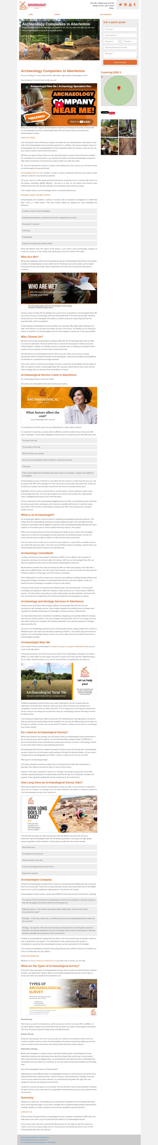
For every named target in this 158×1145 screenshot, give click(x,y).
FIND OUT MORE (28, 138)
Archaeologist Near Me (30, 173)
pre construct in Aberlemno (43, 961)
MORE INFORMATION (30, 956)
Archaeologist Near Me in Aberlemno (35, 1137)
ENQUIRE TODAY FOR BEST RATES (35, 195)
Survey (57, 14)
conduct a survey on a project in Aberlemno (68, 646)
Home (31, 14)
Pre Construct (106, 14)
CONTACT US (26, 1112)
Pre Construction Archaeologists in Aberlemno (38, 1142)
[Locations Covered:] (20, 2)
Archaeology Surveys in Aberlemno (34, 1140)
